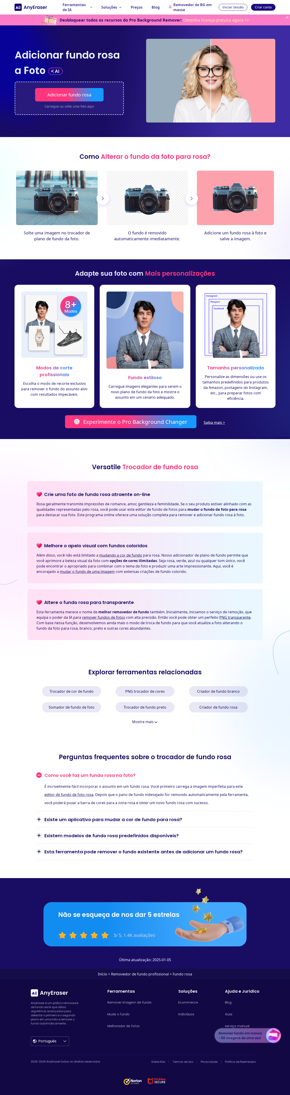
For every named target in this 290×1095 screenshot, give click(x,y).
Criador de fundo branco (218, 691)
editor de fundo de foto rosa (68, 794)
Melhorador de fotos (123, 1026)
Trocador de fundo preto (145, 707)
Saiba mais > (214, 422)
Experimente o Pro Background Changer (135, 421)
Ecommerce (188, 1002)
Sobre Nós (158, 1062)
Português (47, 1041)
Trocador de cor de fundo (72, 691)
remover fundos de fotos (103, 617)
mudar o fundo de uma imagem (87, 571)
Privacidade (209, 1062)
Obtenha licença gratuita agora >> (216, 20)
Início (102, 974)
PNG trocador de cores (145, 691)
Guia (228, 1014)
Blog (156, 7)
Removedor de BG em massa (192, 7)
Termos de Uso (183, 1062)
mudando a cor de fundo (120, 555)
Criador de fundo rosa (218, 707)
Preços (137, 7)
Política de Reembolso (240, 1062)
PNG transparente (235, 617)
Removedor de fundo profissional (140, 974)
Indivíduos (186, 1014)
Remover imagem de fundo (129, 1002)
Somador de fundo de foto (71, 707)
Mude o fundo (118, 1014)
